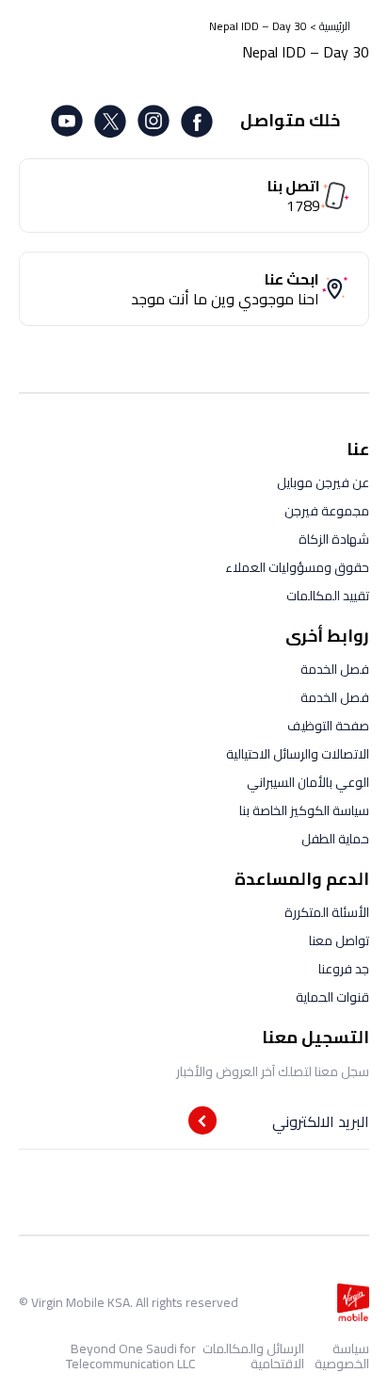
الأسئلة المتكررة (326, 912)
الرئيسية (334, 26)
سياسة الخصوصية (342, 1356)
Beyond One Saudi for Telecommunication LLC (131, 1356)
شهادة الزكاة (334, 539)
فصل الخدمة (334, 669)
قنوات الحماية (332, 997)
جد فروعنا (343, 968)
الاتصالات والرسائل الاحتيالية (297, 754)
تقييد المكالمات (327, 595)
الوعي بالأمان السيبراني (308, 782)
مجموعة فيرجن (326, 510)
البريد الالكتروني (320, 1121)
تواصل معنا (339, 940)
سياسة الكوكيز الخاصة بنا (304, 810)
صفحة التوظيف (328, 725)
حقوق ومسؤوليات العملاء (297, 567)
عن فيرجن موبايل (323, 482)
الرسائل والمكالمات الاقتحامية (253, 1356)
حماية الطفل (335, 838)
